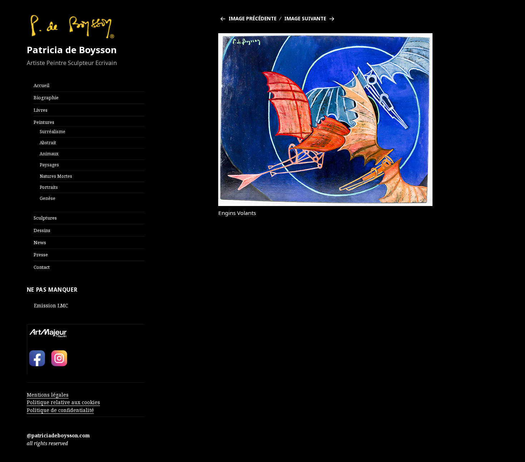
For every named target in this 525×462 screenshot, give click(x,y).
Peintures (44, 122)
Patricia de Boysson (72, 50)
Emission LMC (51, 305)
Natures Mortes (56, 176)
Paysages (49, 164)
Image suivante (305, 18)
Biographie (46, 97)
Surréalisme (52, 131)
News (40, 242)
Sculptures (45, 218)
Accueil (41, 85)
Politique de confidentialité (60, 410)
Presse (41, 254)
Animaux (49, 153)
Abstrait (48, 142)
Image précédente (252, 18)
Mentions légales (48, 394)
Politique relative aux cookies (63, 402)
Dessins (42, 230)
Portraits (49, 187)
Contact (42, 267)
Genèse (47, 198)
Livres (41, 110)
